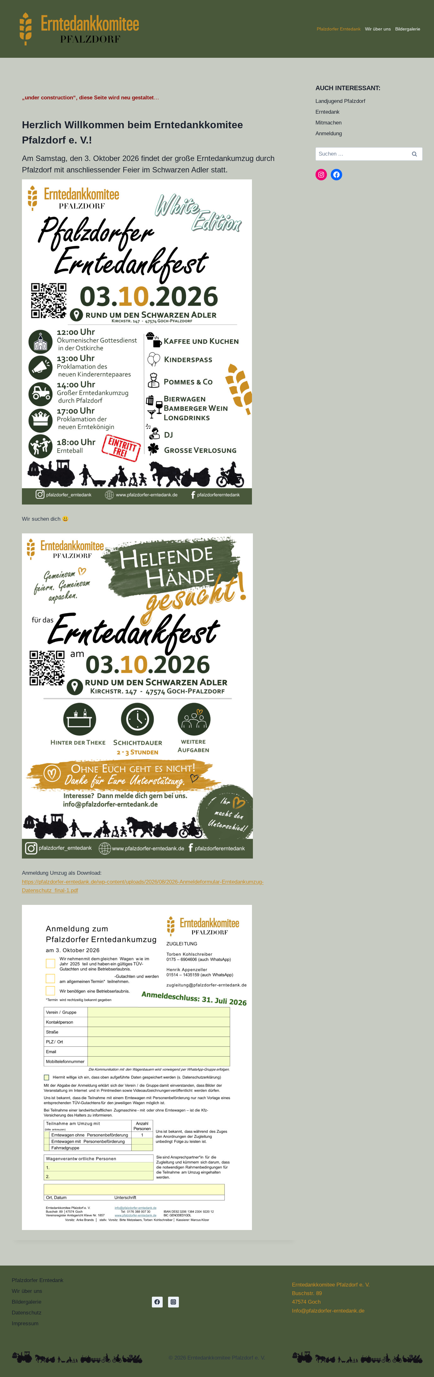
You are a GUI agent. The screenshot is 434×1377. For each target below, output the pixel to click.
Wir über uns (378, 28)
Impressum (25, 1323)
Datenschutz (27, 1313)
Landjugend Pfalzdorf (340, 101)
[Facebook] (157, 1302)
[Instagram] (173, 1302)
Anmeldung (328, 133)
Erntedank (327, 112)
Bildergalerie (407, 28)
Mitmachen (328, 123)
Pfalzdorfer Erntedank (339, 28)
